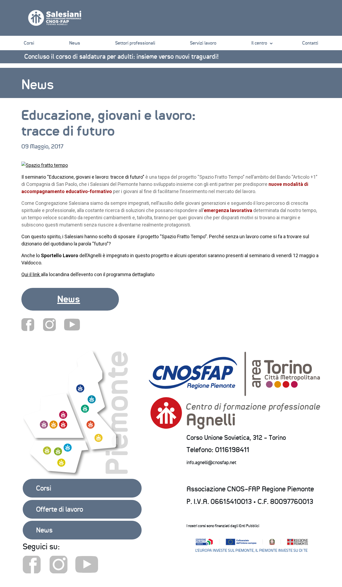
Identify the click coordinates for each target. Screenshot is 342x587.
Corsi (29, 43)
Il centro (259, 43)
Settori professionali (135, 43)
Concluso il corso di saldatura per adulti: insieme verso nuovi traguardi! (121, 56)
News (74, 43)
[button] (70, 299)
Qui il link (31, 274)
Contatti (310, 43)
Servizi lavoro (203, 43)
